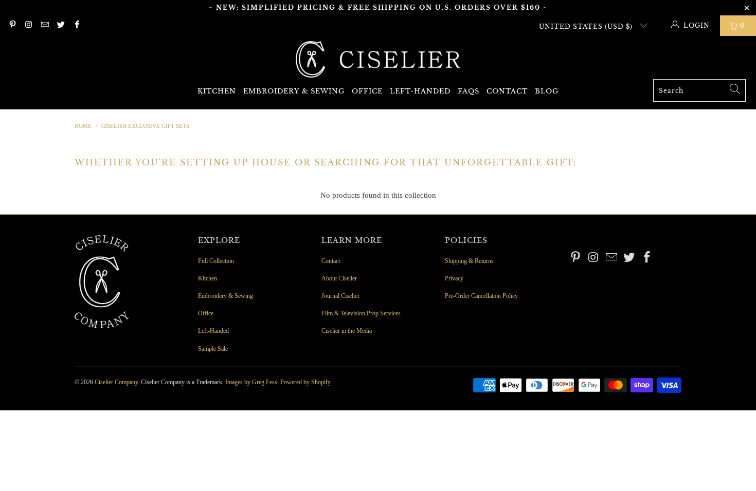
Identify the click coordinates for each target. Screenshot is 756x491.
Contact (507, 91)
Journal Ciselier (340, 295)
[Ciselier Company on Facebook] (76, 25)
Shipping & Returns (469, 261)
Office (367, 91)
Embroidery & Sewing (294, 91)
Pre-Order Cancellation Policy (481, 295)
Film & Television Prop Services (361, 313)
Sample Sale (213, 348)
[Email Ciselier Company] (44, 25)
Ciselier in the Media (346, 330)
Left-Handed (420, 91)
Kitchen (216, 91)
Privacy (454, 278)
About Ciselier (339, 278)
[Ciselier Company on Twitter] (60, 25)
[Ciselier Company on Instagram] (28, 25)
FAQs (468, 91)
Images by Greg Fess (251, 382)
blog (547, 91)
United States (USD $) (587, 26)
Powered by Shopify (305, 382)
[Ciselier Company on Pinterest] (12, 25)
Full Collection (216, 261)
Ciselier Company (116, 382)
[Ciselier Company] (378, 60)
